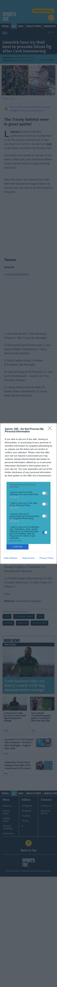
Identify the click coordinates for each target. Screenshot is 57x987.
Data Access (28, 558)
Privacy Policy (46, 558)
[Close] (51, 429)
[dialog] (28, 493)
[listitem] (28, 485)
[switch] (44, 493)
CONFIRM (17, 547)
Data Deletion (10, 558)
